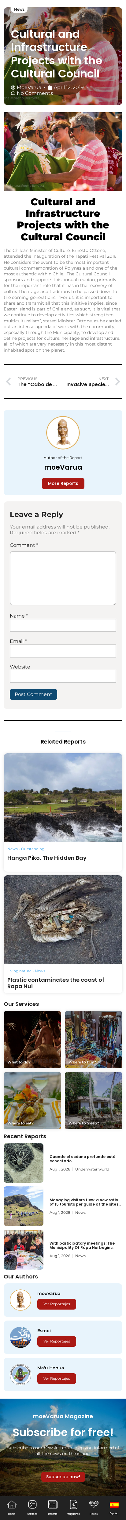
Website (20, 667)
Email (18, 641)
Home (11, 1514)
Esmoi (44, 1330)
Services (32, 1514)
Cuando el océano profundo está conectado (83, 1158)
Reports (52, 1514)
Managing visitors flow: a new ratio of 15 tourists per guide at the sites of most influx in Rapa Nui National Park (84, 1206)
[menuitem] (114, 1507)
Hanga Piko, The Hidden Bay (47, 858)
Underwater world (92, 1169)
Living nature (19, 971)
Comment (24, 545)
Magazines (73, 1514)
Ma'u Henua (50, 1368)
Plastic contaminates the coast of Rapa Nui (55, 983)
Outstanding (32, 849)
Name (19, 616)
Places (94, 1514)
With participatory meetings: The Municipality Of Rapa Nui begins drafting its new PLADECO (82, 1248)
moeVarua (63, 467)
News (19, 9)
